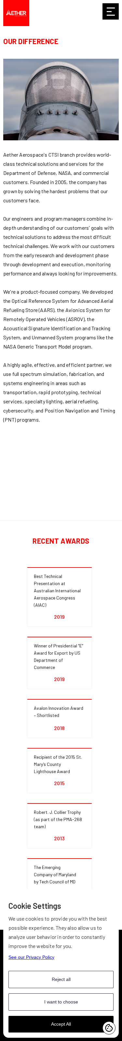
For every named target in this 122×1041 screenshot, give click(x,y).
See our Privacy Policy (31, 957)
